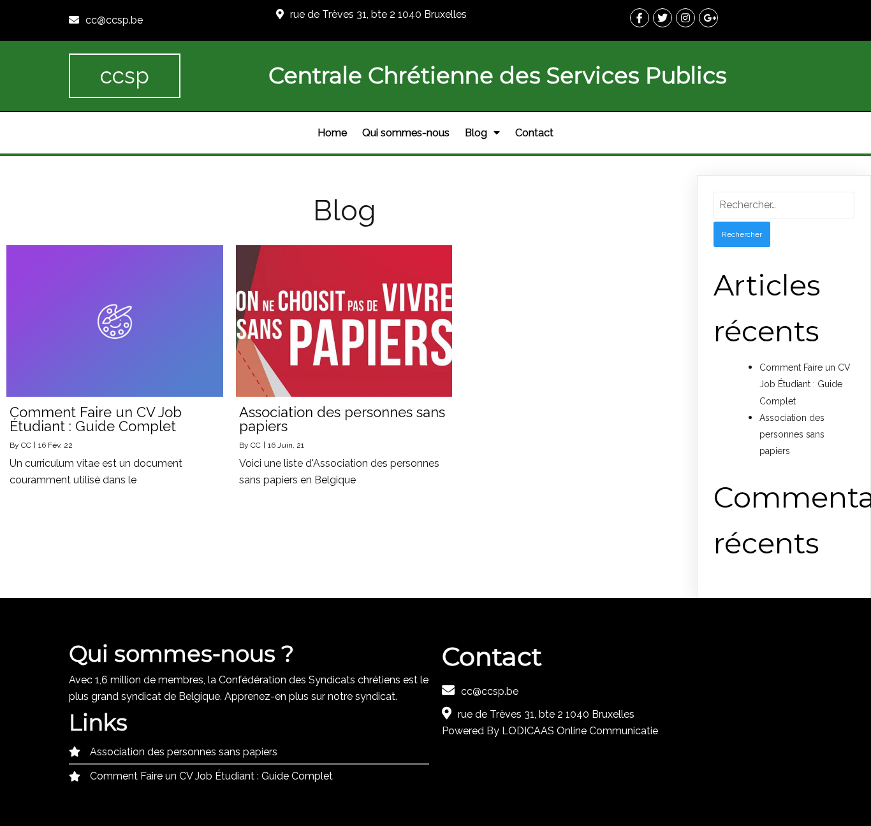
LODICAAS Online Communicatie (580, 731)
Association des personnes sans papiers (791, 434)
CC (26, 445)
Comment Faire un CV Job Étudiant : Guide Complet (805, 384)
